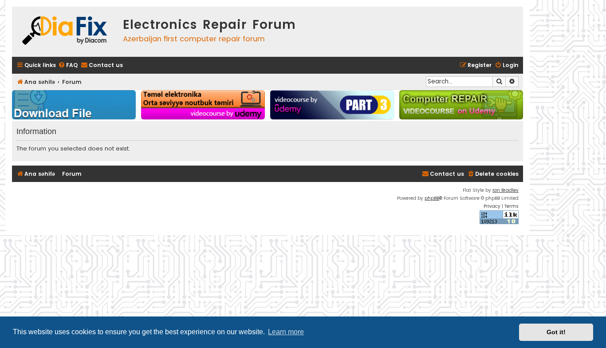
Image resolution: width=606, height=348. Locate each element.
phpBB (432, 198)
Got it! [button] (556, 332)
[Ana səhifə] (65, 32)
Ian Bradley (505, 190)
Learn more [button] (286, 332)
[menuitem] (68, 65)
